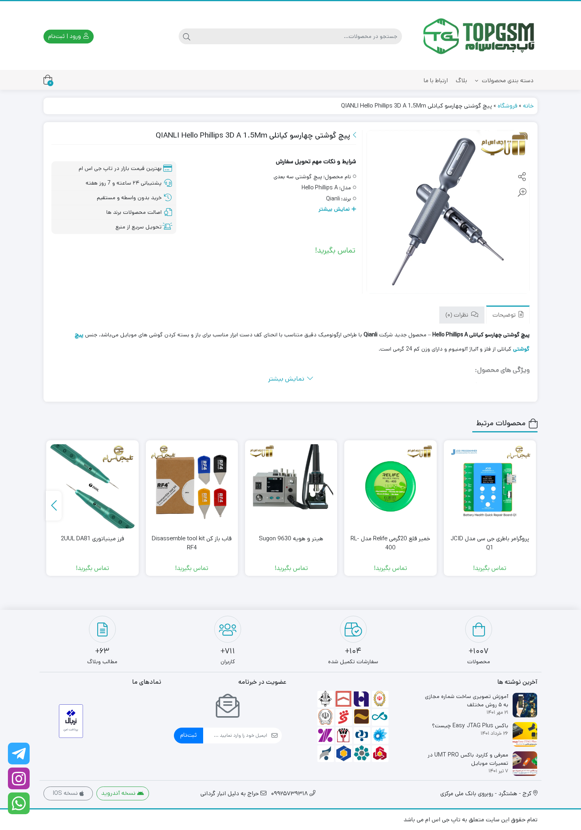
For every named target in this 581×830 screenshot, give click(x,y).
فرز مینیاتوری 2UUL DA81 (92, 538)
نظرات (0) (457, 315)
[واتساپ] (19, 803)
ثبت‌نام (188, 735)
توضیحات (504, 315)
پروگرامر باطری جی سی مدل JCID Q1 (490, 543)
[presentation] (54, 506)
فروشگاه (507, 106)
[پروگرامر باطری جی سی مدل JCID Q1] (490, 486)
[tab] (508, 315)
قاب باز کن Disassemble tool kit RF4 (192, 543)
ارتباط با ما (436, 80)
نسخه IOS (66, 793)
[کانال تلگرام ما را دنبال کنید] (19, 753)
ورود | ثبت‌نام (65, 36)
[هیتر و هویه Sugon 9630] (291, 486)
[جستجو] (186, 36)
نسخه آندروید (119, 793)
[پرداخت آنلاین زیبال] (71, 721)
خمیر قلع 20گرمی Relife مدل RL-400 (390, 543)
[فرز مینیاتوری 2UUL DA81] (92, 486)
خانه (528, 106)
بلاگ (461, 80)
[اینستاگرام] (19, 778)
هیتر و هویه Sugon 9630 (291, 538)
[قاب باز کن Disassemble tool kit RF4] (192, 486)
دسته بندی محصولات (507, 80)
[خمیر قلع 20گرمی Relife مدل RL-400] (390, 486)
